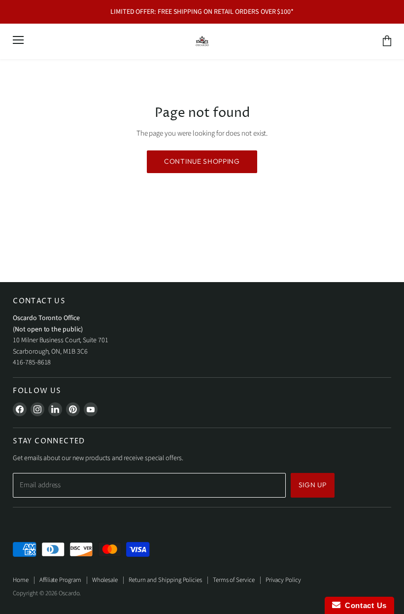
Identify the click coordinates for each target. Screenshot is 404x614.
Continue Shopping (202, 161)
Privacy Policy (283, 580)
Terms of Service (234, 580)
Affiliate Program (60, 580)
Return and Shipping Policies (165, 580)
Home (21, 580)
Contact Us (363, 605)
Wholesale (105, 580)
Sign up (313, 484)
